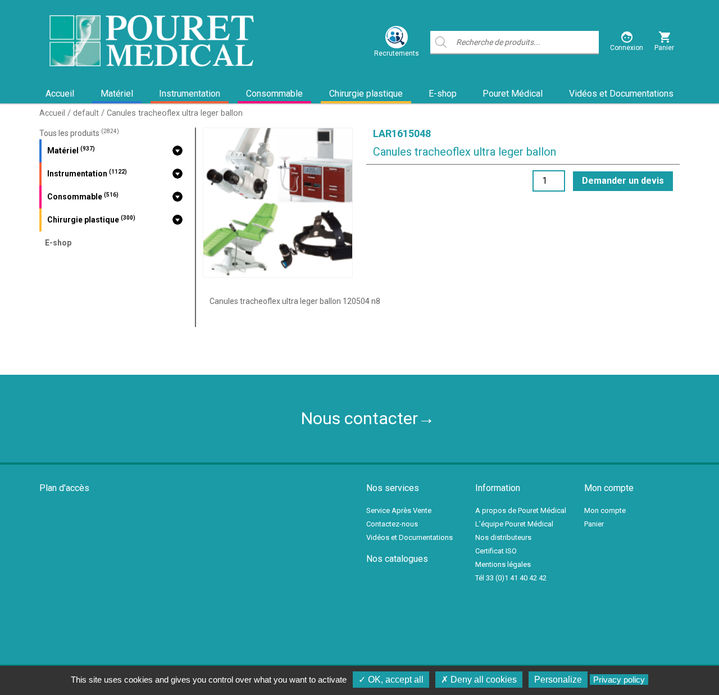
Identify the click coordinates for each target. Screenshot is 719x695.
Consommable (274, 93)
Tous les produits (79, 133)
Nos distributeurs (503, 537)
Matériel (117, 93)
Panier (594, 524)
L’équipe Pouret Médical (514, 524)
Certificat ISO (496, 551)
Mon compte (605, 510)
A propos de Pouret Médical (520, 510)
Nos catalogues (397, 558)
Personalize (558, 679)
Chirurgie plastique (366, 93)
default (86, 112)
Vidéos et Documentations (621, 93)
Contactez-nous (392, 524)
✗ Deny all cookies (479, 679)
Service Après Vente (398, 510)
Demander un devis (623, 180)
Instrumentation (189, 93)
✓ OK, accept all (391, 679)
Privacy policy (619, 679)
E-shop (443, 93)
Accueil (59, 93)
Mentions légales (503, 564)
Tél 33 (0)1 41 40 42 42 (511, 578)
